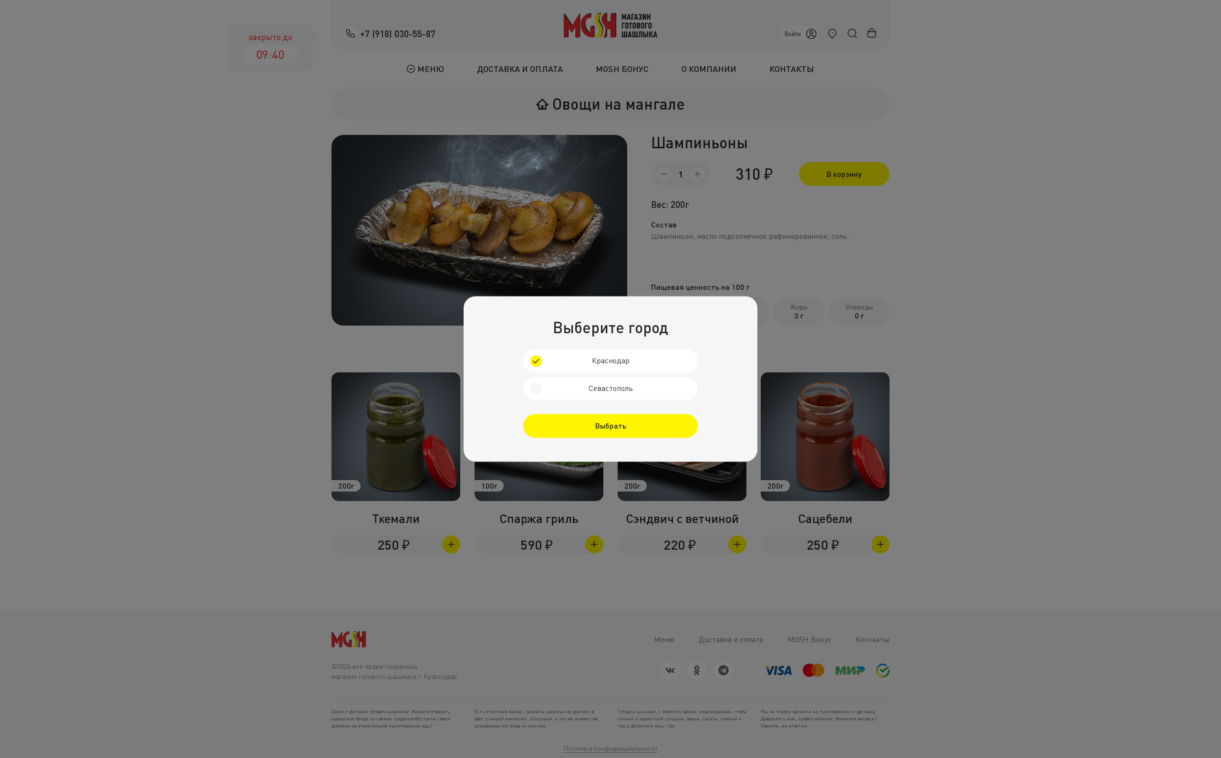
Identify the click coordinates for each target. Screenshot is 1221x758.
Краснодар (611, 360)
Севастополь (611, 388)
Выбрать (610, 425)
